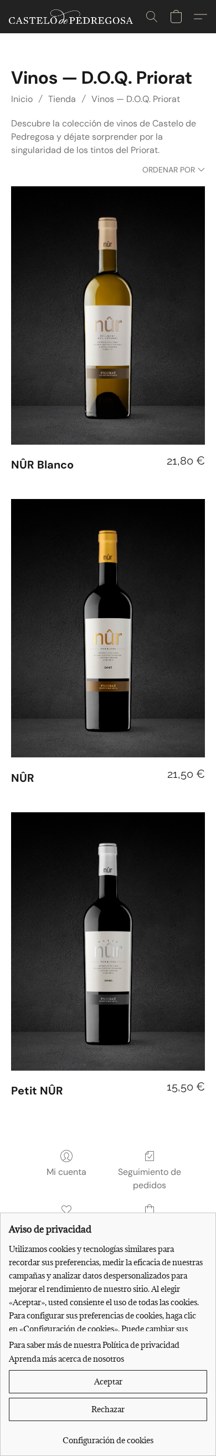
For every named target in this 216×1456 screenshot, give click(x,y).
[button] (74, 16)
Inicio (22, 99)
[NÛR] (108, 628)
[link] (108, 1436)
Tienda (62, 99)
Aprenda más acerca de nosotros (66, 1358)
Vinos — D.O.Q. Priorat (135, 99)
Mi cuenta (66, 1172)
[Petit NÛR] (108, 941)
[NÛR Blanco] (108, 315)
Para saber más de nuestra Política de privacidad (94, 1345)
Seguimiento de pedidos (149, 1178)
